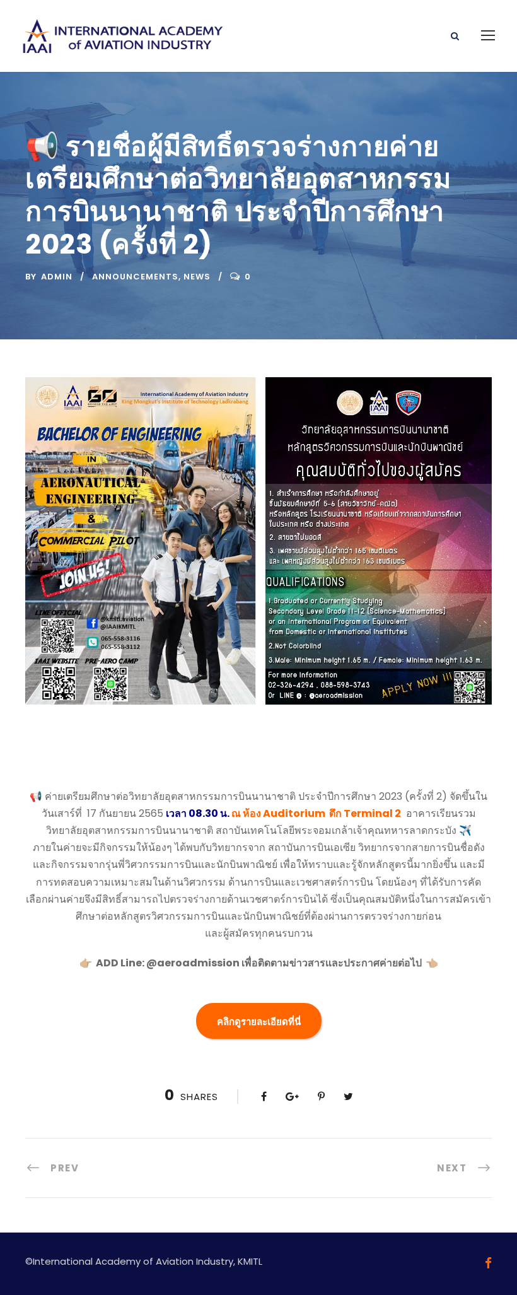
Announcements (135, 277)
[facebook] (488, 1263)
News (197, 277)
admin (57, 277)
